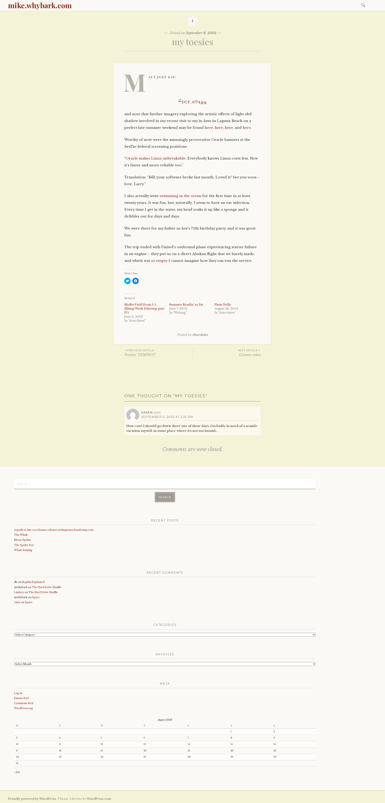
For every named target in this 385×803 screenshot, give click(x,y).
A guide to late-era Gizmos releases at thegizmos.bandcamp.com (53, 529)
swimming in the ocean (180, 196)
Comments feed (23, 703)
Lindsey (19, 592)
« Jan (17, 772)
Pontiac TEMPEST (140, 353)
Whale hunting (23, 550)
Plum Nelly (222, 304)
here (209, 128)
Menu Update (22, 539)
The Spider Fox (24, 545)
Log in (18, 693)
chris (17, 602)
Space (36, 597)
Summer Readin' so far (186, 304)
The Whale (21, 534)
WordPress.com (99, 799)
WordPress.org (23, 708)
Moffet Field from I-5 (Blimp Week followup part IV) (144, 308)
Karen (147, 412)
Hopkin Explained (33, 581)
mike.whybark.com (40, 5)
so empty (159, 261)
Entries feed (21, 698)
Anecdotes (200, 335)
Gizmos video (249, 353)
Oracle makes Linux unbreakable (155, 158)
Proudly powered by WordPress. (32, 799)
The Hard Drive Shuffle (46, 587)
